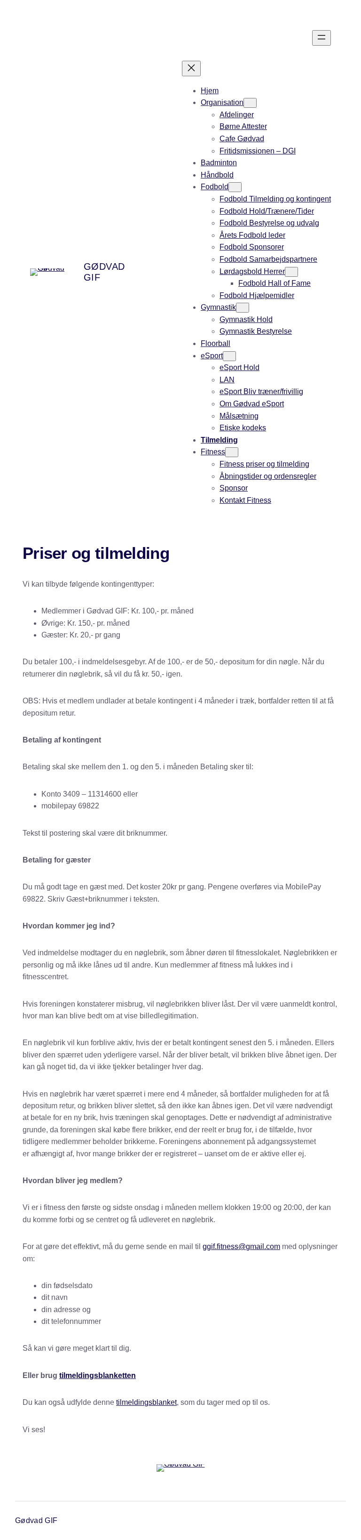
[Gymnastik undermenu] (242, 308)
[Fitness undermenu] (231, 452)
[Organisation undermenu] (250, 103)
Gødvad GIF (36, 1520)
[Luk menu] (191, 68)
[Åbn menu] (321, 38)
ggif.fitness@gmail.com (241, 1246)
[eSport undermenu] (229, 356)
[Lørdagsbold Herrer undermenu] (291, 272)
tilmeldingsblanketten (97, 1375)
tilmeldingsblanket (146, 1402)
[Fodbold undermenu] (235, 187)
